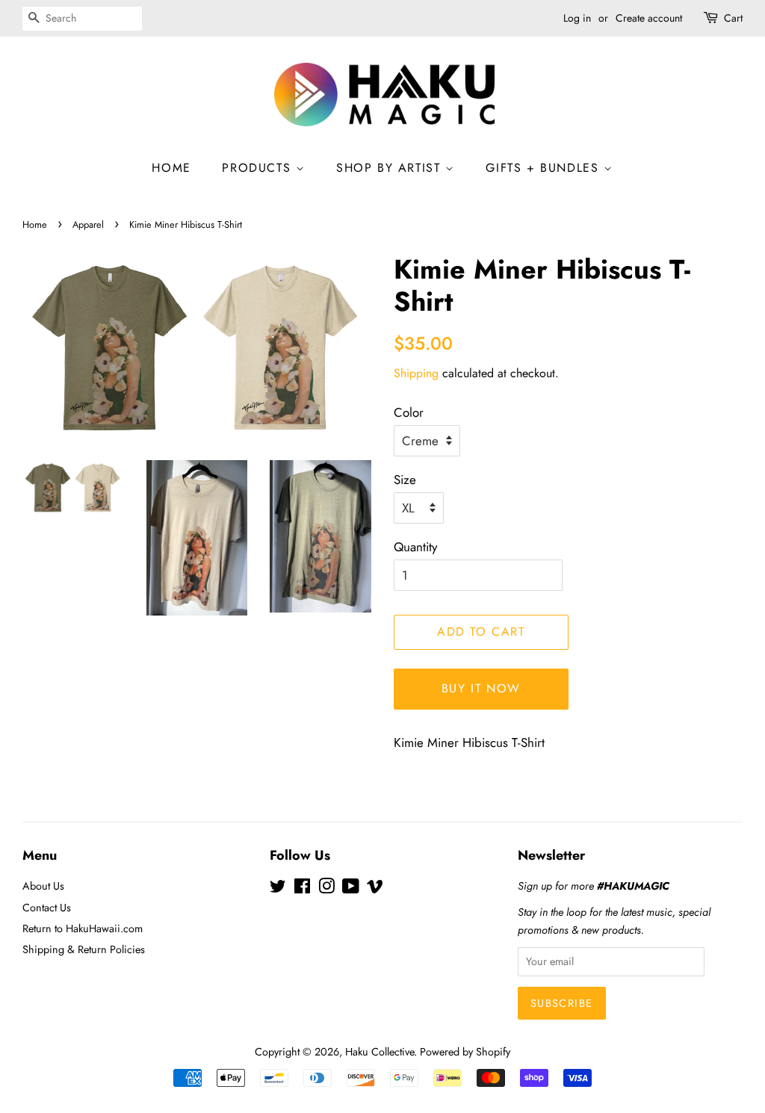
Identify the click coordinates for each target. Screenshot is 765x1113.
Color (409, 412)
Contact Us (46, 907)
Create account (649, 17)
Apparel (88, 224)
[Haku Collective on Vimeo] (375, 888)
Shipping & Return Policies (83, 949)
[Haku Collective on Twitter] (278, 888)
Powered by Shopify (465, 1051)
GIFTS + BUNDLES (545, 167)
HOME (171, 167)
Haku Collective (379, 1051)
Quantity (415, 547)
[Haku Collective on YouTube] (350, 888)
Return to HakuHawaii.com (82, 928)
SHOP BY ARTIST (390, 167)
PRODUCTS (258, 167)
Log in (577, 17)
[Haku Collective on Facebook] (302, 888)
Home (34, 224)
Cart (733, 17)
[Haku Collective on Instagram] (326, 888)
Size (405, 480)
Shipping (416, 373)
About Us (43, 885)
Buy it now (481, 688)
